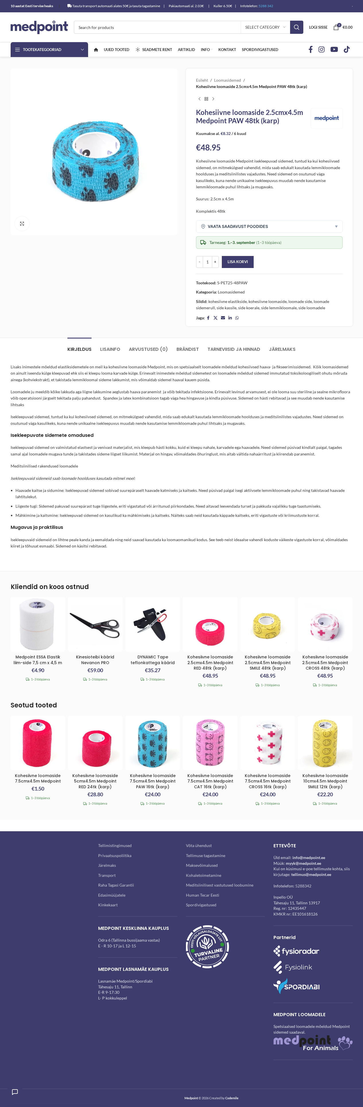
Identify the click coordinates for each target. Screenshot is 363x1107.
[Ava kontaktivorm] (15, 1092)
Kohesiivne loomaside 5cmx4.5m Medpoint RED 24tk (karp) (95, 781)
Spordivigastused (201, 904)
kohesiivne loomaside (268, 301)
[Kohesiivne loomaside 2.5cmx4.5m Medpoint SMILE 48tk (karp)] (267, 624)
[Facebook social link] (311, 49)
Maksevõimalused (202, 865)
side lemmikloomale (279, 307)
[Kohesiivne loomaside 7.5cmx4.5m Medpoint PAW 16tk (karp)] (152, 743)
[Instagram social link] (321, 49)
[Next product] (213, 99)
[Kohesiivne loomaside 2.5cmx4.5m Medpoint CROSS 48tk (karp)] (325, 624)
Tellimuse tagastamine (205, 855)
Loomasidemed (227, 80)
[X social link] (215, 318)
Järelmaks (107, 865)
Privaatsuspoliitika (114, 855)
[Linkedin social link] (230, 318)
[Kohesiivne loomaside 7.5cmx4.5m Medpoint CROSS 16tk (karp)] (267, 743)
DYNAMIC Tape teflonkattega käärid (153, 660)
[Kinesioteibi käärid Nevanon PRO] (95, 624)
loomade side (300, 301)
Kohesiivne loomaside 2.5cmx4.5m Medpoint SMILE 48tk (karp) (268, 662)
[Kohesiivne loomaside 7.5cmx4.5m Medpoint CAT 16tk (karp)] (210, 743)
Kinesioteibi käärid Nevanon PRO (95, 660)
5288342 (303, 885)
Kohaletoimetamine (203, 875)
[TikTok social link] (347, 49)
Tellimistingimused (115, 845)
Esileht (202, 80)
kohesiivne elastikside (227, 301)
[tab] (79, 346)
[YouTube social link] (334, 49)
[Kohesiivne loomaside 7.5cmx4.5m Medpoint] (38, 743)
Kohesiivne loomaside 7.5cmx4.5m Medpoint (38, 778)
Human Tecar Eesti (202, 895)
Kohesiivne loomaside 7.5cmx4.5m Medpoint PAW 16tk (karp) (153, 781)
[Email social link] (223, 318)
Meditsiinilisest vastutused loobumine (219, 885)
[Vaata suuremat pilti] (22, 223)
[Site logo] (39, 26)
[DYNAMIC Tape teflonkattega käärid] (152, 624)
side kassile (226, 307)
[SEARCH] (296, 27)
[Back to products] (206, 99)
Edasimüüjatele (111, 895)
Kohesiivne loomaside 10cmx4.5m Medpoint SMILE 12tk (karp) (325, 781)
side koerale (248, 307)
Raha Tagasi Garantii (116, 885)
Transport (107, 875)
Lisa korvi (238, 261)
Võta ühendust (199, 845)
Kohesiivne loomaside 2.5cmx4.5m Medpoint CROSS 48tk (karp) (325, 662)
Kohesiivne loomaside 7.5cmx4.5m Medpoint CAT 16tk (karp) (210, 781)
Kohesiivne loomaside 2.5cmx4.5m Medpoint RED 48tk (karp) (210, 662)
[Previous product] (199, 99)
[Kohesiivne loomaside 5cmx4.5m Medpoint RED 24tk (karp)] (95, 743)
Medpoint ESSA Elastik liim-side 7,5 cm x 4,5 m (37, 660)
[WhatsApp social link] (237, 318)
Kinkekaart (108, 904)
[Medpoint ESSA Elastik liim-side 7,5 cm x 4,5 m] (38, 624)
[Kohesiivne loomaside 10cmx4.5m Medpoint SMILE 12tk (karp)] (325, 743)
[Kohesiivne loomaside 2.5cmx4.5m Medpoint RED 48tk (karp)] (210, 624)
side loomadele (311, 307)
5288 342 (266, 6)
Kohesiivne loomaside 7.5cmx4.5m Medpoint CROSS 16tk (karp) (268, 781)
